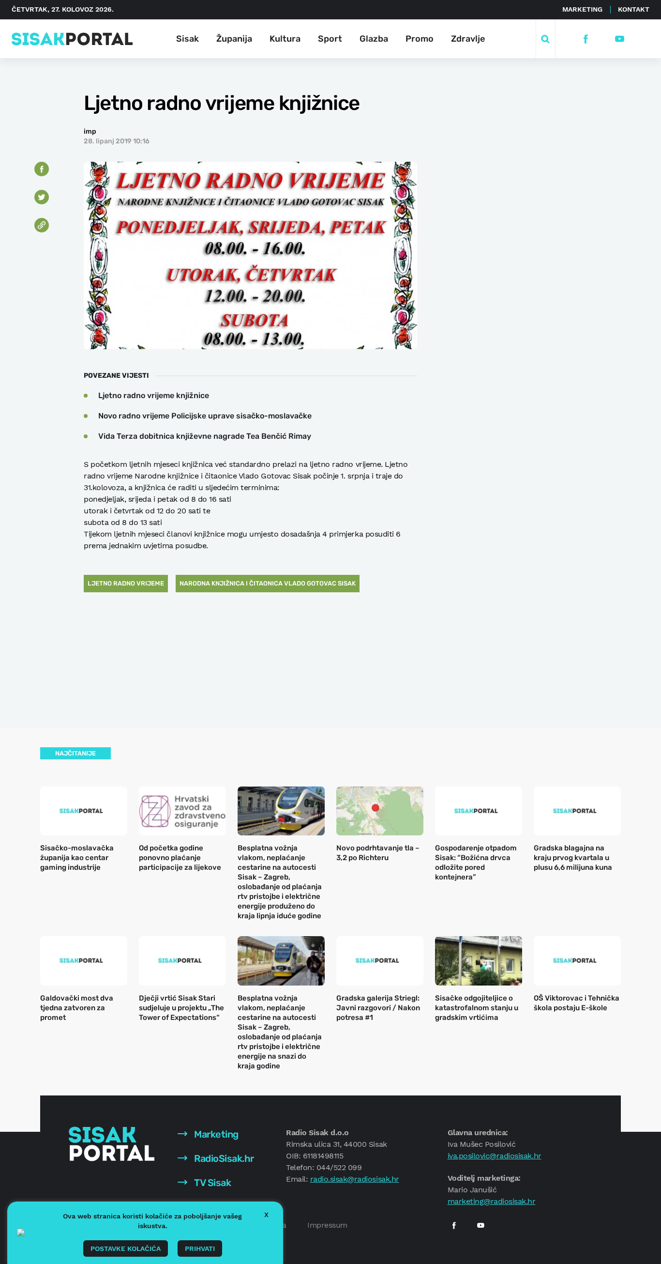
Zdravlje (468, 38)
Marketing (582, 9)
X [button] (266, 1214)
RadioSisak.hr (223, 1158)
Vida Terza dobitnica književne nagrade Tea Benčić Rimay (204, 436)
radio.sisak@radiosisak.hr (354, 1179)
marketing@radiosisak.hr (492, 1201)
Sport (330, 38)
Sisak (187, 38)
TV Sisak (211, 1182)
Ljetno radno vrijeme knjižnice (153, 395)
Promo (420, 38)
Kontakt (633, 9)
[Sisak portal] (72, 39)
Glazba (374, 38)
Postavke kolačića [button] (125, 1248)
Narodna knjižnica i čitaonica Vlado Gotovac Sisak (268, 583)
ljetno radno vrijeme (126, 583)
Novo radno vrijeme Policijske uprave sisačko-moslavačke (205, 415)
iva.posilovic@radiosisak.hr (494, 1155)
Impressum (327, 1225)
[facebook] (586, 39)
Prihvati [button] (200, 1248)
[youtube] (620, 39)
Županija (234, 38)
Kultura (285, 38)
